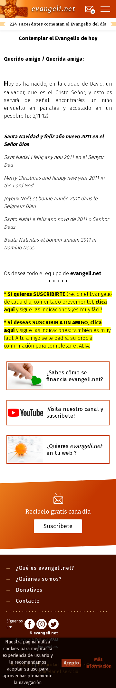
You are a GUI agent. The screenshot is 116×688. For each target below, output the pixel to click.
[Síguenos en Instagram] (41, 625)
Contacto (28, 601)
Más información (98, 663)
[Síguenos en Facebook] (29, 625)
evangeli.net (53, 8)
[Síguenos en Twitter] (53, 625)
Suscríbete (58, 525)
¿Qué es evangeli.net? (45, 568)
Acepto (71, 663)
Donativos (29, 590)
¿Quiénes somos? (39, 579)
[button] (106, 9)
